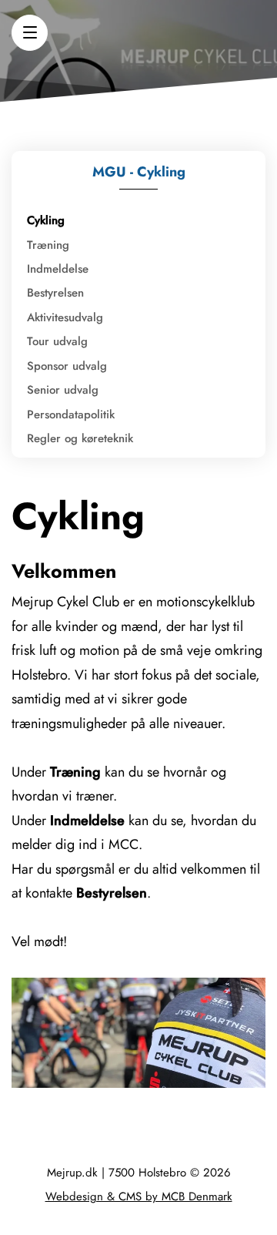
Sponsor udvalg (67, 365)
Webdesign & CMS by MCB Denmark (138, 1196)
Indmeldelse (57, 268)
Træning (48, 245)
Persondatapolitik (71, 414)
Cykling (46, 220)
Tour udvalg (57, 341)
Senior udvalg (62, 389)
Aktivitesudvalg (65, 317)
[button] (30, 33)
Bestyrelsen (55, 292)
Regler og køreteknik (80, 438)
